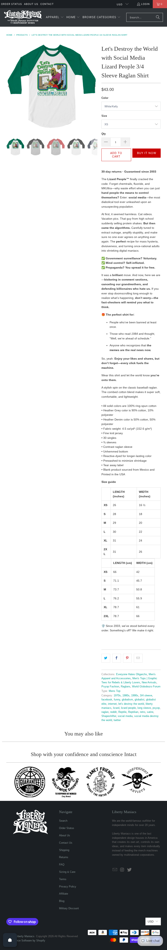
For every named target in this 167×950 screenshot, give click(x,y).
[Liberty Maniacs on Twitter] (129, 870)
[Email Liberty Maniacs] (115, 870)
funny (117, 699)
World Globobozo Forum (146, 686)
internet (112, 703)
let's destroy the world (131, 703)
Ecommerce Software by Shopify (25, 940)
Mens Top (114, 691)
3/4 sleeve (146, 695)
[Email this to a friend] (138, 658)
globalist (139, 699)
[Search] (158, 17)
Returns (63, 857)
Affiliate (63, 893)
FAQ (61, 864)
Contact (47, 4)
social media (125, 716)
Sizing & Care (67, 871)
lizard (116, 708)
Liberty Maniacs (25, 936)
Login (145, 4)
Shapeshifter (108, 716)
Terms (62, 879)
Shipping (64, 850)
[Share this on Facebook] (116, 658)
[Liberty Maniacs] (23, 17)
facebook (106, 699)
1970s (117, 695)
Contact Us (65, 842)
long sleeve (144, 708)
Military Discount (69, 908)
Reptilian (133, 712)
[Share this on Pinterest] (127, 658)
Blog (61, 901)
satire (150, 712)
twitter (117, 720)
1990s (134, 695)
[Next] (94, 86)
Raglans (125, 686)
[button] (55, 17)
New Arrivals (149, 682)
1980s (126, 695)
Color (104, 97)
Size (104, 115)
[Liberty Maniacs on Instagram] (122, 870)
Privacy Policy (67, 886)
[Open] (10, 940)
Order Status (11, 4)
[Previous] (9, 86)
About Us (31, 4)
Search (63, 820)
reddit (113, 712)
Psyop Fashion (110, 686)
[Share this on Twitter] (105, 658)
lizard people (128, 708)
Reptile (122, 712)
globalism (127, 699)
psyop (156, 708)
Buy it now (146, 153)
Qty (103, 133)
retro (142, 712)
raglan (105, 712)
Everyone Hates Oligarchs (131, 674)
